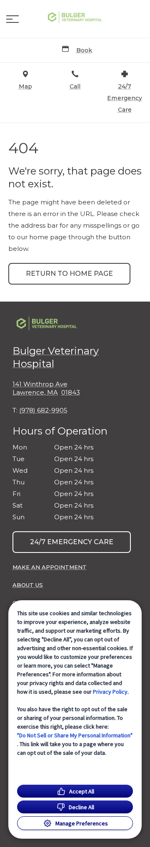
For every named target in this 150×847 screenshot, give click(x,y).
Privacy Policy (110, 691)
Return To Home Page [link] (69, 273)
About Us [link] (27, 585)
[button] (12, 19)
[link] (75, 17)
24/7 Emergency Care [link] (71, 542)
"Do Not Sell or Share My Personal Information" (74, 735)
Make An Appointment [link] (49, 567)
